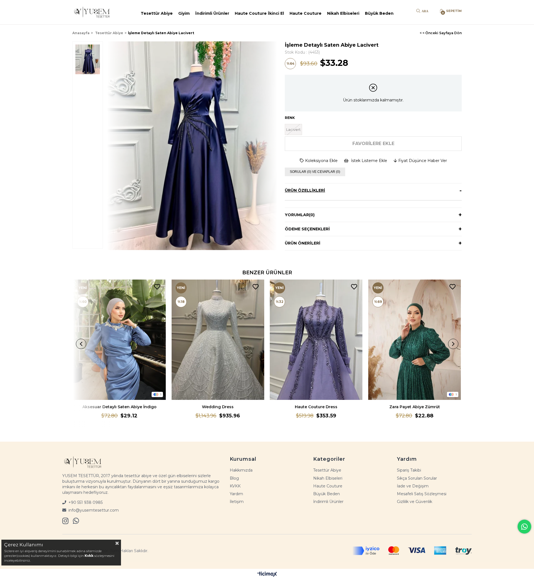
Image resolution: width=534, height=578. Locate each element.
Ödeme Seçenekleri (307, 228)
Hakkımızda (241, 470)
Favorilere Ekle (157, 287)
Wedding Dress (218, 406)
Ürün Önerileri (302, 243)
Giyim (184, 13)
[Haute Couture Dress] (316, 340)
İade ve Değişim (413, 486)
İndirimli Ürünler (212, 13)
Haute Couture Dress (316, 406)
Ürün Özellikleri (305, 190)
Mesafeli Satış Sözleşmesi (421, 493)
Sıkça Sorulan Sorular (417, 478)
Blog (234, 478)
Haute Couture (306, 13)
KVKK (235, 486)
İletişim (237, 501)
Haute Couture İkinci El (259, 13)
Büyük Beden (379, 13)
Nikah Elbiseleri (343, 13)
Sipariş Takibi (409, 470)
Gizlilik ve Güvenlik (414, 501)
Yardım (236, 493)
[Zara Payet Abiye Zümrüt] (414, 340)
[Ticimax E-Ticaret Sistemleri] (267, 574)
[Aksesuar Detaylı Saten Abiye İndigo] (119, 340)
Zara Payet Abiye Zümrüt (414, 406)
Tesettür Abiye (157, 13)
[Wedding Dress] (217, 340)
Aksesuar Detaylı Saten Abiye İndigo (119, 406)
